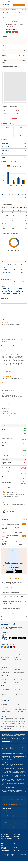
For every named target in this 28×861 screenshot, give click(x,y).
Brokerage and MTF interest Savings (9, 726)
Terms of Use (4, 831)
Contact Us (16, 657)
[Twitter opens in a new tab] (11, 647)
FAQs (2, 718)
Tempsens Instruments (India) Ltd (12, 536)
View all (13, 613)
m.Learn (15, 655)
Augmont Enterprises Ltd (12, 524)
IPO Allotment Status (9, 725)
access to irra (17, 850)
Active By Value (4, 696)
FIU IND (2, 845)
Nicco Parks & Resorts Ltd (8, 275)
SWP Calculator (17, 706)
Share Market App (4, 679)
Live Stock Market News (6, 689)
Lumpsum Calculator (18, 707)
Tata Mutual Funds (6, 801)
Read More (4, 369)
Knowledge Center (9, 728)
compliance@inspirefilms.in (8, 390)
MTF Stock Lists (17, 718)
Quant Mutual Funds (15, 804)
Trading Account (4, 723)
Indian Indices (17, 689)
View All (24, 422)
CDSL (15, 843)
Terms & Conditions (18, 832)
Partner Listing (4, 659)
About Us (3, 654)
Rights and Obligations (6, 838)
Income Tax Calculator (5, 711)
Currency (3, 669)
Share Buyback (4, 697)
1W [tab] (7, 69)
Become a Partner (17, 659)
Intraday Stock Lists (14, 719)
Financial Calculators (6, 700)
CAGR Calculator (4, 709)
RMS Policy (16, 836)
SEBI (15, 842)
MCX (2, 843)
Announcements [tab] (6, 281)
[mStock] (15, 624)
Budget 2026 (21, 726)
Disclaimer (16, 831)
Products (3, 661)
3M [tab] (15, 69)
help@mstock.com (11, 630)
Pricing (2, 655)
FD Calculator (3, 707)
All (21, 804)
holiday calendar (5, 840)
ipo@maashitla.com (6, 408)
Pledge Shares (17, 671)
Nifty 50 (3, 9)
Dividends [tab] (23, 281)
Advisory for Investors (6, 834)
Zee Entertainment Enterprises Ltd (10, 264)
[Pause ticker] (8, 9)
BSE (12, 21)
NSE (15, 21)
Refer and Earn (21, 725)
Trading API (3, 682)
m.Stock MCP (16, 682)
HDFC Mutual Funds (18, 799)
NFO (16, 725)
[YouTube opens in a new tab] (14, 647)
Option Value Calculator (19, 711)
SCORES (15, 845)
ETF (14, 667)
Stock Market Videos (9, 721)
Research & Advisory (5, 672)
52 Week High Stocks (5, 694)
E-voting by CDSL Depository (5, 848)
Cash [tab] (3, 17)
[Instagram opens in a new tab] (5, 647)
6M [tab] (19, 69)
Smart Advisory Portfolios (19, 672)
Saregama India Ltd (6, 267)
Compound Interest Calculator (20, 709)
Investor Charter (5, 836)
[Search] (26, 1)
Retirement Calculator (18, 713)
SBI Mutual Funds (15, 801)
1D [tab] (3, 69)
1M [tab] (11, 69)
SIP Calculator (4, 706)
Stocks (2, 665)
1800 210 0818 (4, 630)
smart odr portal (5, 850)
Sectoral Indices (4, 691)
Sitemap (11, 718)
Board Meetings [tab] (16, 281)
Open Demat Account (19, 5)
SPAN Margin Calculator (6, 713)
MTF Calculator (17, 704)
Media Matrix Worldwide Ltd (8, 269)
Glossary (6, 718)
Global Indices (17, 691)
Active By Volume (17, 696)
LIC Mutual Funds (6, 804)
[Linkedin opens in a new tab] (8, 647)
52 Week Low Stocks (18, 694)
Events (2, 728)
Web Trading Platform (18, 679)
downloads (16, 838)
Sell (15, 32)
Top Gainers (3, 692)
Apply (24, 524)
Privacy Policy (4, 832)
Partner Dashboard (18, 681)
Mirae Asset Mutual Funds (8, 799)
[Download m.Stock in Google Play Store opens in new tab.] (10, 571)
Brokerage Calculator (5, 704)
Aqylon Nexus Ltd (6, 272)
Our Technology (17, 654)
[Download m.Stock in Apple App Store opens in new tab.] (18, 571)
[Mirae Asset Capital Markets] (5, 624)
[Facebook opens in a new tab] (2, 647)
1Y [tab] (23, 69)
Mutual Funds (17, 669)
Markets (3, 685)
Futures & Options (4, 667)
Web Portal (3, 681)
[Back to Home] (1, 12)
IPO (14, 665)
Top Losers (16, 692)
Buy (8, 32)
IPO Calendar (13, 723)
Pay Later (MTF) (4, 671)
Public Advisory (17, 834)
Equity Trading (7, 12)
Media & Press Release (5, 657)
